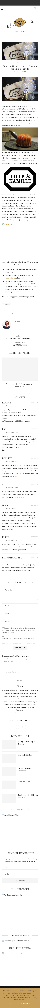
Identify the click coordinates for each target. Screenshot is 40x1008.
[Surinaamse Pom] (9, 785)
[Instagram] (17, 2)
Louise (16, 321)
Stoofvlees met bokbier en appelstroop (28, 796)
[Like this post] (13, 313)
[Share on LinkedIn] (22, 313)
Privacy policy (24, 1003)
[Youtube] (25, 2)
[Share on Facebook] (16, 313)
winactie (7, 304)
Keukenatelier (10, 278)
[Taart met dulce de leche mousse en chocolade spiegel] (20, 369)
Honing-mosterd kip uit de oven (27, 742)
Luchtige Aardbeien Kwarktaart (25, 769)
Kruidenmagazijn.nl (12, 558)
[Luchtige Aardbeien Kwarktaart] (9, 771)
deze (27, 123)
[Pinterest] (20, 2)
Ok (11, 1003)
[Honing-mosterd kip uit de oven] (9, 744)
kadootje (6, 403)
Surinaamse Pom (24, 782)
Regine (5, 537)
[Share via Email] (26, 313)
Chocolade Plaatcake (25, 755)
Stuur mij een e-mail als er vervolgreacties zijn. (18, 638)
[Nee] (36, 998)
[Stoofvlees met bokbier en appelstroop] (9, 798)
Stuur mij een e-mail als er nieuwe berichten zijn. (18, 644)
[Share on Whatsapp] (24, 313)
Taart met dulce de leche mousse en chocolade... (20, 385)
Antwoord (34, 402)
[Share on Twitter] (18, 313)
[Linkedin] (22, 2)
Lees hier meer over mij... (20, 713)
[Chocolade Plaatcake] (9, 758)
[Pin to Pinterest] (20, 313)
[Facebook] (14, 2)
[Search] (38, 9)
